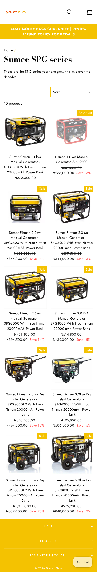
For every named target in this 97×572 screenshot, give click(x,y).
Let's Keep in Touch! (48, 555)
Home (8, 50)
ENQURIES (48, 541)
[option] (48, 31)
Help (48, 526)
